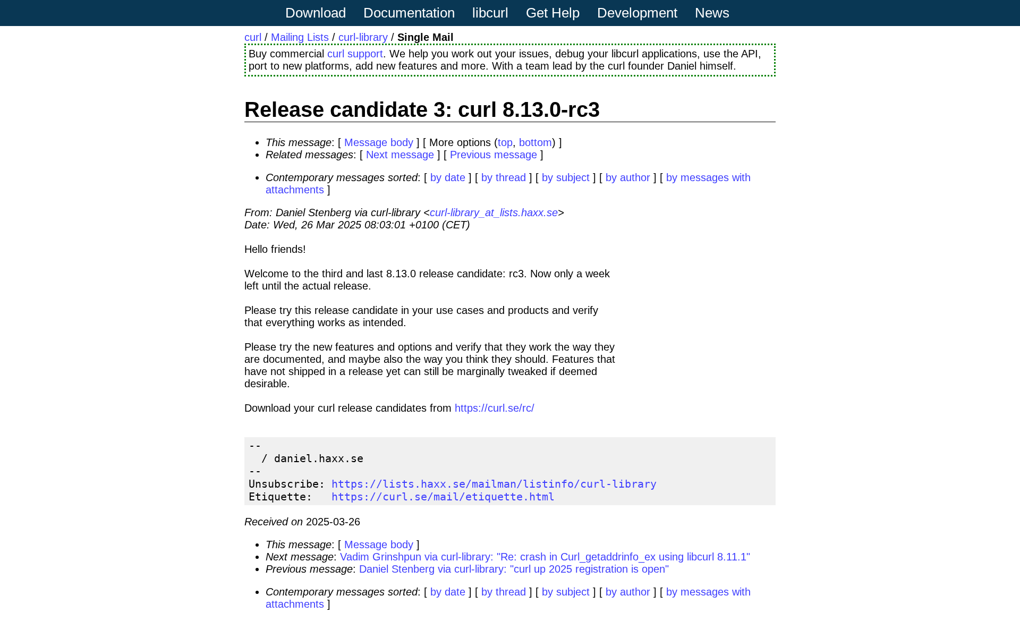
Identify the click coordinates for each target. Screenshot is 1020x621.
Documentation (409, 13)
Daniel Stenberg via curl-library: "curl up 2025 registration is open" (514, 569)
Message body (378, 142)
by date (447, 177)
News (712, 13)
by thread (503, 177)
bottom (535, 142)
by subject (566, 177)
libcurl (490, 13)
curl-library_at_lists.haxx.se (494, 212)
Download (315, 13)
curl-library (363, 37)
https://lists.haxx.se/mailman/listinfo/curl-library (494, 484)
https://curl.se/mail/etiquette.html (443, 496)
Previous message (493, 154)
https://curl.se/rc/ (494, 408)
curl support (355, 53)
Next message (400, 154)
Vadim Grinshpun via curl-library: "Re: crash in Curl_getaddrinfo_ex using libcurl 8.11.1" (545, 557)
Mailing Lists (300, 37)
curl (252, 37)
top (505, 142)
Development (637, 13)
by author (628, 177)
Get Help (553, 13)
